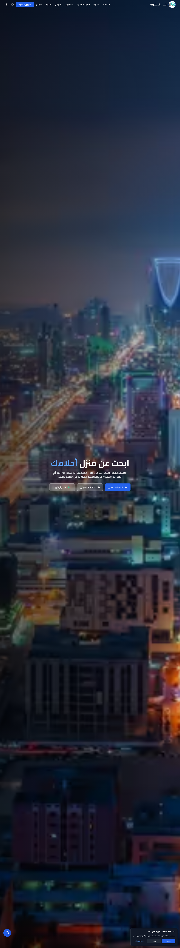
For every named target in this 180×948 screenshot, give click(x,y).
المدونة (49, 4)
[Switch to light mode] (12, 4)
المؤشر (39, 4)
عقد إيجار (59, 4)
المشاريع (69, 4)
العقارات (96, 4)
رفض (154, 941)
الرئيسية (106, 4)
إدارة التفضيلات (139, 941)
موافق (168, 941)
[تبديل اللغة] (6, 4)
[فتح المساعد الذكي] (7, 933)
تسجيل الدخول (25, 4)
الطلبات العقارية (83, 4)
